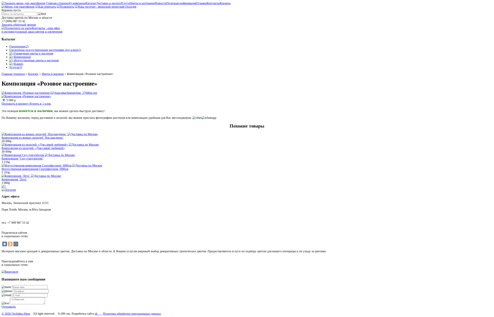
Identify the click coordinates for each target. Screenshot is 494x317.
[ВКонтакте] (4, 244)
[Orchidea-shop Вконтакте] (10, 271)
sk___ (98, 313)
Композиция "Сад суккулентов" (23, 158)
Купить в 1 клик (40, 103)
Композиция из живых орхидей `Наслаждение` (33, 137)
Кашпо (18, 63)
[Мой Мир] (16, 244)
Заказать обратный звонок (19, 24)
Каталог (91, 3)
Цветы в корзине (53, 74)
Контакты (213, 3)
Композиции (22, 57)
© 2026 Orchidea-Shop (16, 313)
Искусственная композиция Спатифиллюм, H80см (35, 169)
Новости (160, 3)
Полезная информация (181, 3)
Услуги (125, 3)
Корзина (225, 3)
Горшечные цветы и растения (33, 53)
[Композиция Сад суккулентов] (38, 155)
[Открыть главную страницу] (105, 6)
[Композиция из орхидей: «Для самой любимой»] (50, 144)
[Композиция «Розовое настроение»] (26, 92)
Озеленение (18, 46)
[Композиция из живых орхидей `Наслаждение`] (50, 134)
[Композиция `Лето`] (31, 176)
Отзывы (201, 3)
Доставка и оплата (108, 3)
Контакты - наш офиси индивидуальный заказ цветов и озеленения (32, 29)
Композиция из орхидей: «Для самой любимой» (33, 148)
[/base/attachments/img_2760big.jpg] (74, 92)
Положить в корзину (16, 103)
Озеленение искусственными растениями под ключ (45, 50)
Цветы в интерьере (142, 3)
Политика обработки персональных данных (132, 313)
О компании (77, 3)
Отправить (9, 306)
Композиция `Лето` (14, 179)
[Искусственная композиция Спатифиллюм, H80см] (52, 165)
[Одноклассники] (10, 244)
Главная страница (57, 3)
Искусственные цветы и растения (36, 60)
